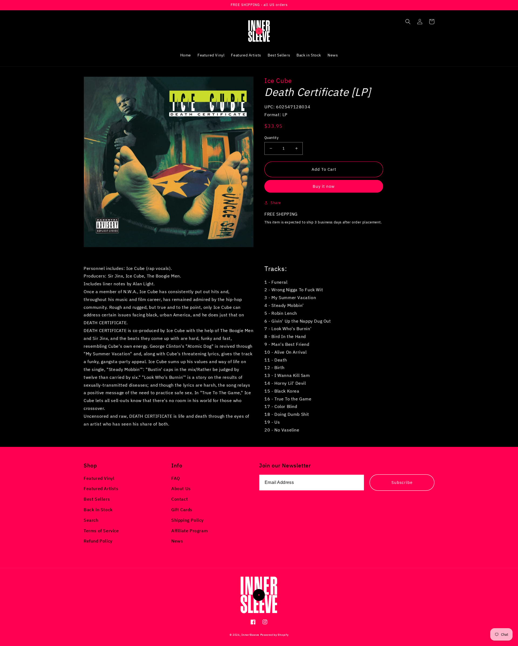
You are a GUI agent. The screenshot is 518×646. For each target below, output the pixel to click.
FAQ (175, 478)
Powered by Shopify (274, 635)
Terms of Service (101, 530)
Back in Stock (98, 509)
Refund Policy (98, 541)
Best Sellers (97, 499)
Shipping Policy (187, 520)
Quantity (271, 137)
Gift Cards (181, 509)
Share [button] (276, 202)
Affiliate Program (189, 530)
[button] (408, 22)
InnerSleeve (250, 635)
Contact (179, 499)
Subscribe (402, 482)
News (177, 541)
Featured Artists (101, 488)
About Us (181, 488)
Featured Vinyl (99, 478)
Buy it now (324, 186)
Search (91, 520)
